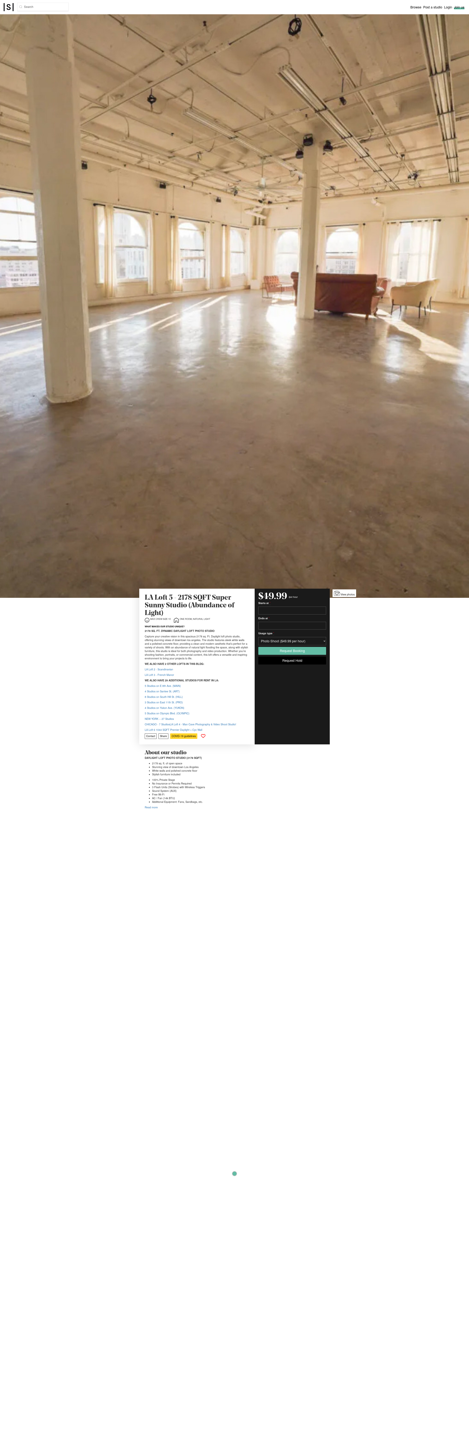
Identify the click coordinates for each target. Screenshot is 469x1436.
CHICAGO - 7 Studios (157, 724)
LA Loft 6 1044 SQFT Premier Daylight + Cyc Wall (173, 730)
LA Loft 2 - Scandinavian (159, 669)
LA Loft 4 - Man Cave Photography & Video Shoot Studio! (203, 724)
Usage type (266, 633)
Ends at (263, 618)
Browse (415, 7)
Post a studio (432, 7)
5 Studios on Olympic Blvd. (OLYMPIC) (167, 713)
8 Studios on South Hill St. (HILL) (164, 697)
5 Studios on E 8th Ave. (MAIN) (163, 686)
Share (163, 736)
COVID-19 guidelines (184, 736)
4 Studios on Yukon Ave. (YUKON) (164, 708)
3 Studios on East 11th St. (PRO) (164, 702)
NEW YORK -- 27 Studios (159, 719)
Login (448, 7)
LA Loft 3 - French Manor (159, 675)
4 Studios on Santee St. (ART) (162, 691)
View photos (347, 594)
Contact (150, 736)
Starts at (264, 603)
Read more (151, 807)
